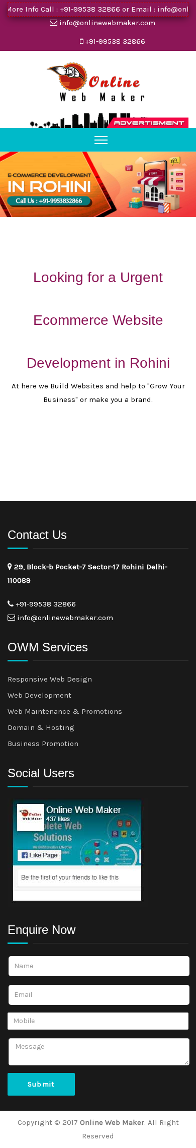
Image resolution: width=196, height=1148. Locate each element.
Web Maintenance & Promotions (65, 711)
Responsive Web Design (50, 679)
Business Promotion (43, 743)
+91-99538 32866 (82, 9)
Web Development (39, 695)
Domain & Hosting (41, 727)
